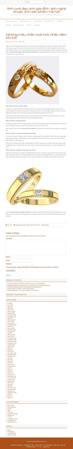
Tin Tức (28, 25)
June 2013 (10, 396)
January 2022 (11, 328)
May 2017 (10, 369)
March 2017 (11, 373)
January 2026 (11, 313)
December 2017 (12, 366)
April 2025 (10, 318)
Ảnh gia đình (38, 21)
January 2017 (11, 374)
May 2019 (10, 349)
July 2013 (10, 394)
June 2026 (10, 305)
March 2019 (11, 351)
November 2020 (12, 339)
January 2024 (11, 323)
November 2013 (12, 389)
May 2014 (10, 384)
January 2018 (11, 364)
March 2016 (11, 383)
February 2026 (11, 311)
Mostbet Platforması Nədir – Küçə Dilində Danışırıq (21, 288)
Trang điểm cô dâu (25, 21)
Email (8, 260)
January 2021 (11, 336)
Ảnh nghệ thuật (49, 21)
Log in (9, 430)
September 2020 (12, 341)
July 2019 (10, 348)
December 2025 (12, 315)
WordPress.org (12, 435)
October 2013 (11, 391)
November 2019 (12, 343)
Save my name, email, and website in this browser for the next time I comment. (33, 267)
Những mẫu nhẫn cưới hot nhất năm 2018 (27, 225)
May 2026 (10, 306)
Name (8, 257)
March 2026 (11, 310)
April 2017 (10, 371)
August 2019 (11, 346)
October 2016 (11, 379)
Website (8, 264)
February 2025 (11, 320)
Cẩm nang (60, 21)
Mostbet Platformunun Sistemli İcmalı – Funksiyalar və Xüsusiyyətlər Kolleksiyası (29, 285)
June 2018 (10, 359)
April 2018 (10, 363)
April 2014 (10, 386)
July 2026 (10, 303)
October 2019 (11, 344)
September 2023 (12, 325)
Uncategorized (11, 420)
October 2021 (11, 331)
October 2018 (11, 356)
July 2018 (10, 358)
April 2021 (10, 333)
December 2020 (12, 338)
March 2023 (11, 326)
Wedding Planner (18, 25)
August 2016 (11, 381)
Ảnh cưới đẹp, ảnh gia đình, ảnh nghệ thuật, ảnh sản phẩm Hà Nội (36, 10)
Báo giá (8, 25)
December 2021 (12, 330)
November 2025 (12, 316)
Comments (12, 433)
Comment (9, 238)
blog (9, 410)
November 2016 (12, 378)
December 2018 (12, 353)
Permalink (46, 225)
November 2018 (12, 354)
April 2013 (10, 397)
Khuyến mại (37, 25)
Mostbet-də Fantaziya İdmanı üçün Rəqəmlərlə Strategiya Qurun (24, 287)
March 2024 (11, 321)
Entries (11, 431)
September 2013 (12, 392)
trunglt (22, 41)
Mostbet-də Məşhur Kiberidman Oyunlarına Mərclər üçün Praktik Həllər (26, 283)
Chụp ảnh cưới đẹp (11, 21)
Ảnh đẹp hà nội (38, 441)
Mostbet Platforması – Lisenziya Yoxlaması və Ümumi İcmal (23, 290)
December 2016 (12, 376)
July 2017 (10, 368)
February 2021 (11, 335)
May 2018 (10, 361)
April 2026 (10, 308)
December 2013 (12, 388)
